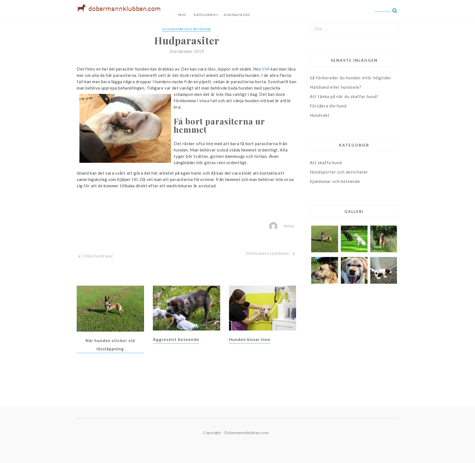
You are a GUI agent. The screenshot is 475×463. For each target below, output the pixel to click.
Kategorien (205, 15)
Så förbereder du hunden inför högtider (350, 77)
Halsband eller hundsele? (335, 87)
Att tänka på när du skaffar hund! (344, 96)
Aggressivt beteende (176, 339)
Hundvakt (320, 115)
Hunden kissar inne (249, 339)
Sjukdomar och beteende (186, 29)
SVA (266, 68)
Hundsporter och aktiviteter (339, 171)
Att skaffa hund (326, 162)
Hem (182, 15)
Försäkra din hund (328, 105)
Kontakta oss (236, 15)
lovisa (289, 226)
